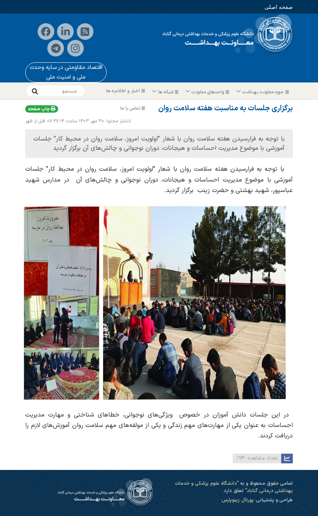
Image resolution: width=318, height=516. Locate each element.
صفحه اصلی (278, 6)
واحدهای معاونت (208, 92)
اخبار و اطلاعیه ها (124, 90)
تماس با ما (131, 108)
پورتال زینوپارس (237, 500)
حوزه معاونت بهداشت (263, 92)
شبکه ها (166, 92)
